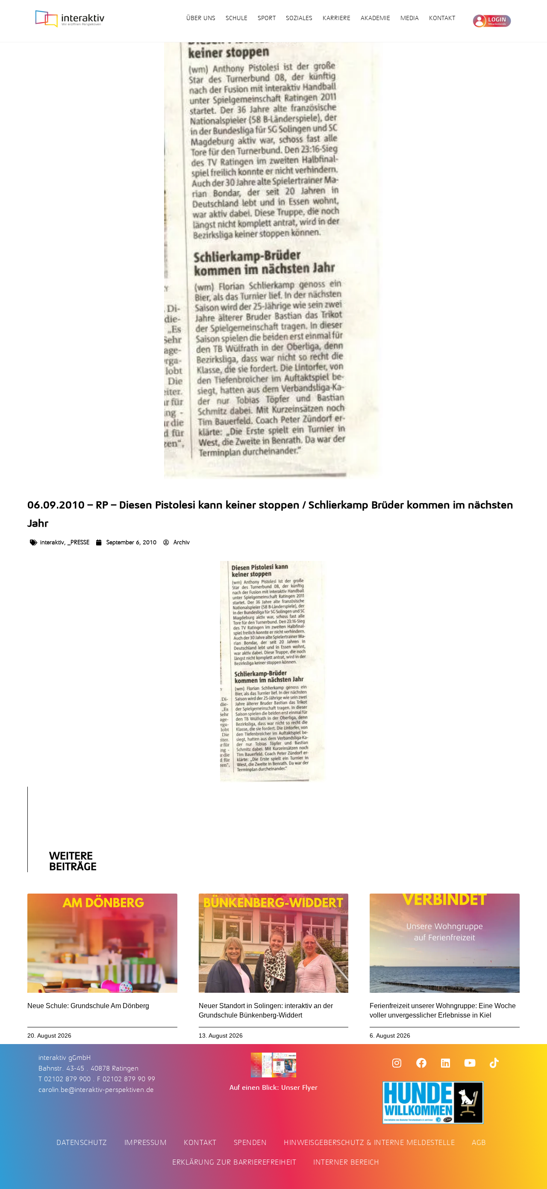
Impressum (145, 1142)
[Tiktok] (494, 1063)
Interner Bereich (346, 1162)
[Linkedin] (445, 1063)
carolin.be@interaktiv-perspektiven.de (96, 1090)
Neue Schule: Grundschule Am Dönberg (88, 1005)
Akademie (375, 18)
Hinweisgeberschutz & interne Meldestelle (369, 1142)
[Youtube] (470, 1063)
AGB (479, 1142)
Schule (236, 18)
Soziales (299, 18)
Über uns (200, 18)
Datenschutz (81, 1142)
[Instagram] (397, 1063)
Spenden (250, 1142)
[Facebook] (421, 1063)
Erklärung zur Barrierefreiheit (234, 1162)
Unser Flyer (299, 1088)
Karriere (336, 18)
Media (409, 18)
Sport (267, 18)
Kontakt (442, 18)
